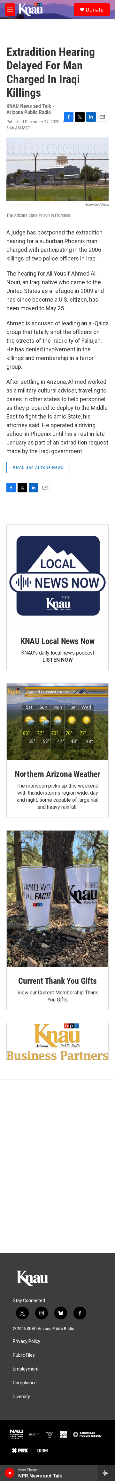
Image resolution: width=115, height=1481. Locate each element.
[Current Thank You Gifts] (57, 899)
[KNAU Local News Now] (57, 576)
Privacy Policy (26, 1341)
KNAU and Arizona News (38, 467)
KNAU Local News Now (57, 641)
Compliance (25, 1382)
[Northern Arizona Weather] (57, 721)
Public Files (24, 1355)
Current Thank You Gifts (57, 981)
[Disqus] (57, 1166)
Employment (26, 1369)
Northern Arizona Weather (57, 774)
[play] (10, 1473)
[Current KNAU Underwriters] (57, 1041)
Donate (94, 10)
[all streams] (106, 1473)
